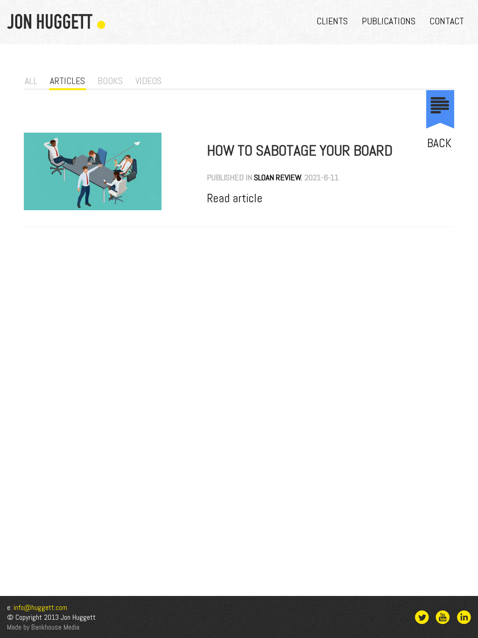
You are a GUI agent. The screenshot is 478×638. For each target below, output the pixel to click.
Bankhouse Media (55, 627)
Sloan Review (277, 177)
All (31, 81)
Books (110, 81)
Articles (67, 81)
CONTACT (446, 21)
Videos (148, 81)
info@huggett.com (40, 607)
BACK (439, 142)
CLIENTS (332, 21)
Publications (388, 21)
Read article (234, 198)
